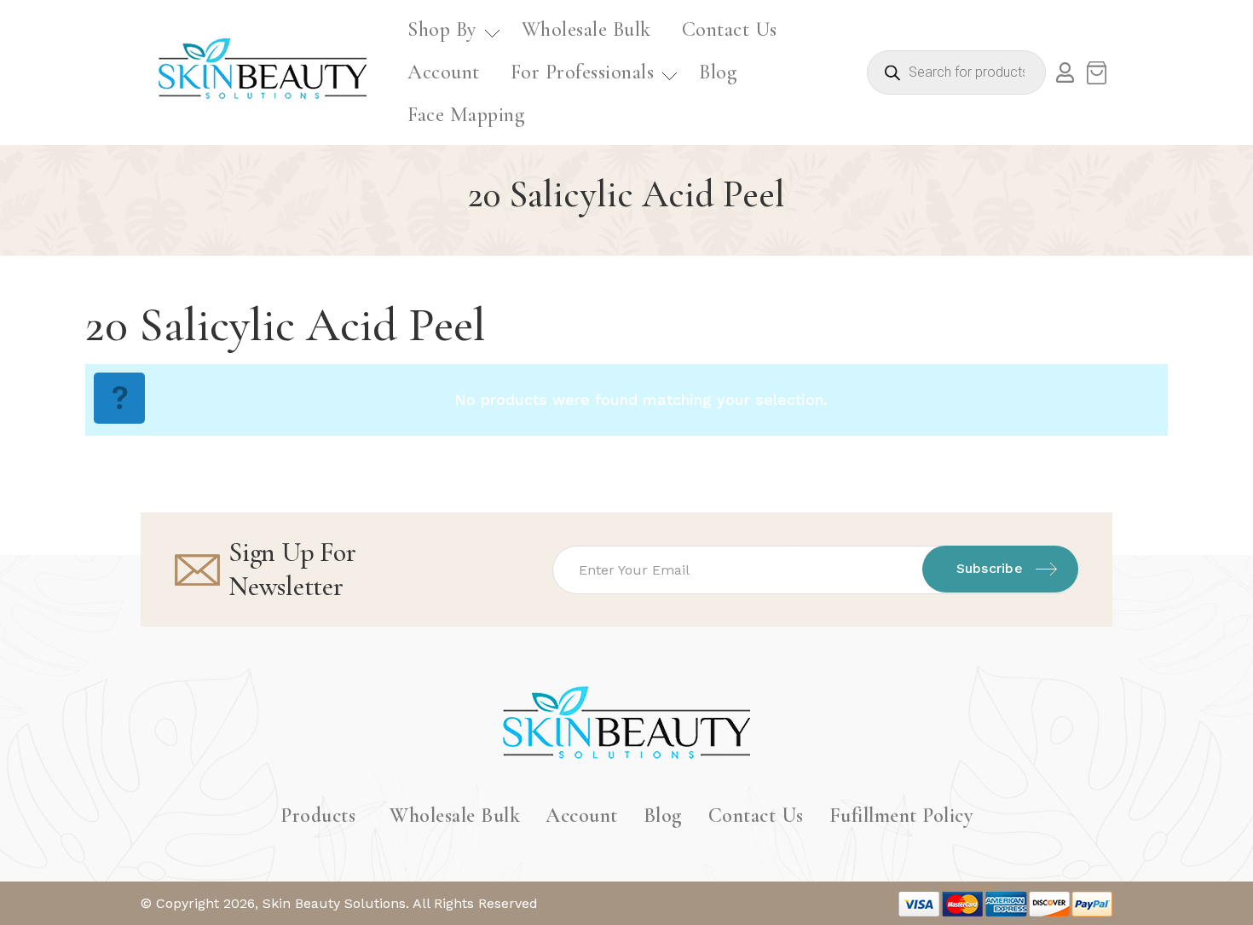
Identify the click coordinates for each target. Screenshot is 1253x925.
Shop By (441, 29)
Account (443, 72)
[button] (449, 30)
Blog (717, 72)
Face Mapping (465, 114)
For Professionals (583, 72)
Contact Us (729, 29)
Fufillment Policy (901, 815)
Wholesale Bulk (586, 29)
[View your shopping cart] (1096, 72)
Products (317, 815)
